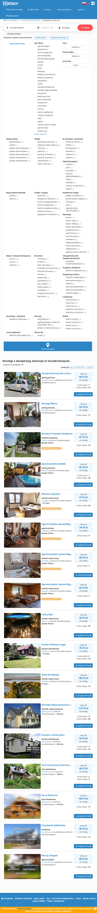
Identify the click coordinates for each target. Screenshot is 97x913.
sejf (69, 205)
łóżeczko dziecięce (47, 271)
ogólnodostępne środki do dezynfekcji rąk (49, 323)
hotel (40, 68)
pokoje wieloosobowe (19, 160)
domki (13, 145)
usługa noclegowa (45, 115)
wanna (13, 198)
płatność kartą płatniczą (21, 335)
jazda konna (72, 233)
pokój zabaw (44, 287)
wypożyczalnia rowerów (77, 252)
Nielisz (44, 440)
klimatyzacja (72, 148)
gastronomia (43, 128)
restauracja (42, 131)
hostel (40, 65)
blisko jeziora (73, 300)
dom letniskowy (44, 55)
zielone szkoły (73, 293)
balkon (70, 145)
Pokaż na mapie (48, 349)
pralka (13, 195)
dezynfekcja (44, 319)
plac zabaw (44, 284)
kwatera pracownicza (46, 74)
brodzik (42, 262)
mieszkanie (42, 80)
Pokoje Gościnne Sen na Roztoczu (59, 373)
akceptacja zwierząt (47, 142)
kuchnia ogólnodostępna (74, 174)
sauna (13, 262)
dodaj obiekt (39, 901)
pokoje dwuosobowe (19, 151)
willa (39, 118)
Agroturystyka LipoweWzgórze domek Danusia (67, 524)
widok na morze (74, 328)
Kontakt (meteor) (23, 898)
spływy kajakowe (74, 242)
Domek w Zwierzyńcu (53, 734)
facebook (8, 898)
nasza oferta (89, 898)
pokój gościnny (44, 96)
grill (69, 167)
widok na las (72, 325)
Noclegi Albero (49, 403)
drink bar (43, 195)
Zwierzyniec (47, 711)
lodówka (71, 182)
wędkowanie (72, 249)
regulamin (39, 898)
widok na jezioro (74, 322)
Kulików (45, 681)
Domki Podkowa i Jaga (54, 644)
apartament (42, 49)
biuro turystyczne (45, 52)
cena (65, 43)
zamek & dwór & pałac (47, 124)
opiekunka (43, 277)
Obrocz (45, 621)
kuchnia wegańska (47, 205)
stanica (41, 109)
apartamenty (16, 142)
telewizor (71, 154)
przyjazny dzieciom (47, 293)
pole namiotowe (44, 99)
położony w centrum (76, 312)
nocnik (42, 274)
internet (42, 148)
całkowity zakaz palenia (49, 145)
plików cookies (24, 908)
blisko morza (73, 306)
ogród (70, 189)
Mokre (44, 470)
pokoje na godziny (75, 195)
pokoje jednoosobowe (20, 154)
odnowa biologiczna (46, 87)
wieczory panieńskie (76, 290)
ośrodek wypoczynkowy (47, 90)
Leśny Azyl (47, 614)
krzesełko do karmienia (49, 268)
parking (42, 151)
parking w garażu (46, 157)
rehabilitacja (44, 160)
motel (40, 84)
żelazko (70, 157)
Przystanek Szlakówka (53, 825)
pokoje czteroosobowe (20, 148)
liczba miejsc (68, 52)
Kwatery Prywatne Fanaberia (57, 433)
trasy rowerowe (74, 245)
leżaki (70, 179)
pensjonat (42, 93)
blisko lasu (72, 303)
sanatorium (42, 102)
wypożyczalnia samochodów (73, 209)
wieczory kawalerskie (76, 286)
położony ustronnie (75, 309)
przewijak (43, 290)
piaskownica (44, 280)
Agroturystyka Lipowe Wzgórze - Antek (62, 584)
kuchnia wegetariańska (49, 208)
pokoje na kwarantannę (49, 328)
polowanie (72, 239)
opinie (90, 367)
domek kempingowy (46, 58)
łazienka (71, 151)
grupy (42, 335)
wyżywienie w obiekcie (48, 214)
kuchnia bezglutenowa (49, 202)
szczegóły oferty (83, 394)
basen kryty (72, 220)
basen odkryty (73, 223)
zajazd (40, 121)
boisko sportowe (74, 227)
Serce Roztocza (49, 795)
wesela (70, 283)
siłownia (14, 265)
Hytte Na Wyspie (50, 674)
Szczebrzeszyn (48, 380)
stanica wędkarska (45, 112)
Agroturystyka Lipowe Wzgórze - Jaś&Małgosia (66, 554)
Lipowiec (45, 500)
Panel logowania (56, 901)
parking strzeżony (47, 154)
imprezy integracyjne (76, 277)
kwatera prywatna (45, 77)
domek (40, 62)
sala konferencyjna (75, 280)
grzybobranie (73, 230)
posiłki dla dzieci (46, 211)
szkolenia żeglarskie (19, 319)
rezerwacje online (17, 43)
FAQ (48, 898)
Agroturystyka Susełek (54, 463)
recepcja (71, 202)
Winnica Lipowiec (51, 493)
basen (70, 217)
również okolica (13, 34)
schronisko (42, 106)
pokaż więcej (40, 134)
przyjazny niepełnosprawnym (75, 262)
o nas (78, 898)
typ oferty (38, 43)
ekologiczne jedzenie (48, 198)
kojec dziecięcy (45, 265)
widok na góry (73, 319)
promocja (67, 61)
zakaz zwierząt (45, 164)
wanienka (43, 296)
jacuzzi (13, 258)
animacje (43, 258)
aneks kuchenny (74, 142)
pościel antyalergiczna (77, 270)
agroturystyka (43, 46)
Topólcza (45, 651)
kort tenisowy (73, 236)
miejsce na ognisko (75, 185)
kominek (71, 170)
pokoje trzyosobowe (19, 157)
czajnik (70, 164)
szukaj (86, 27)
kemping (41, 71)
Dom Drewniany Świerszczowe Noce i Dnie (64, 765)
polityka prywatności (63, 898)
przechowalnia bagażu (77, 198)
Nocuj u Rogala (50, 855)
